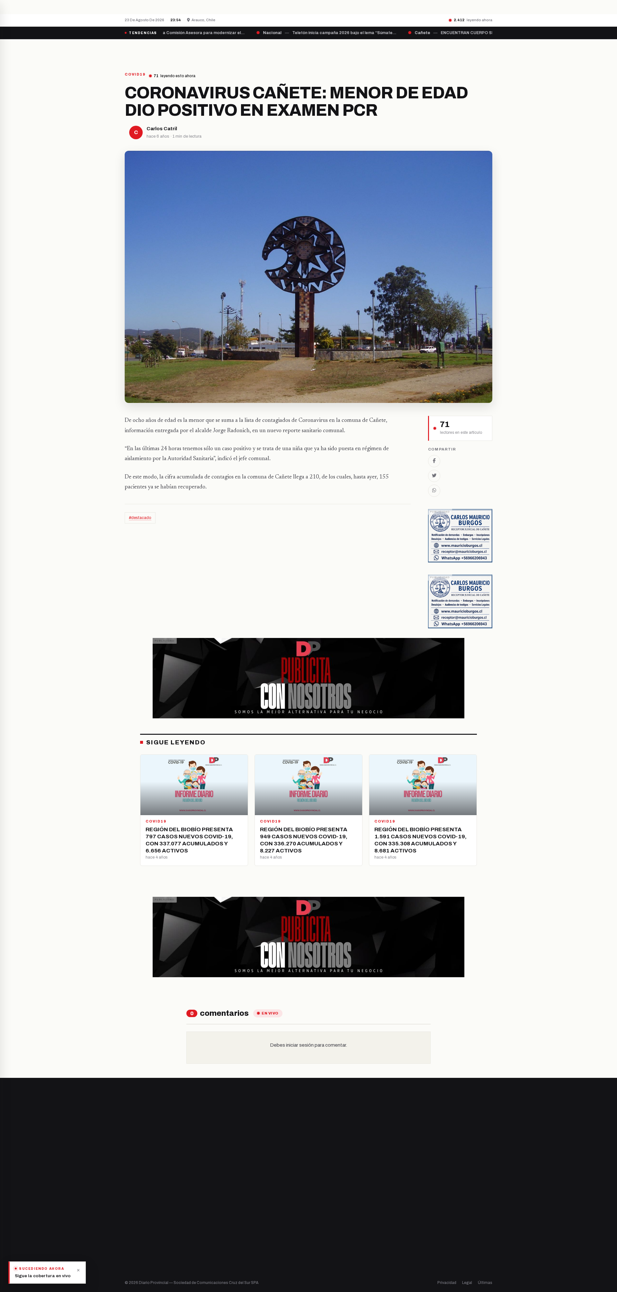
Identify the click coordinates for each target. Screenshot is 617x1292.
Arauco (227, 1235)
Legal (467, 1282)
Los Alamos (231, 1214)
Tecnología (326, 1235)
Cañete (227, 1192)
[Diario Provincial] (151, 50)
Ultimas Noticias (373, 50)
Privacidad (446, 1282)
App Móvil (434, 1216)
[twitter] (135, 1214)
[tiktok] (159, 1214)
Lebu (225, 1246)
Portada (248, 50)
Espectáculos (329, 1246)
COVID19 (135, 74)
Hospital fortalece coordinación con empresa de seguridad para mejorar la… (240, 7)
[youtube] (151, 1214)
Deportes (324, 1203)
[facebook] (127, 1214)
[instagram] (143, 1214)
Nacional (323, 1192)
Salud (320, 1225)
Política (322, 1214)
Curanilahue (232, 1203)
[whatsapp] (167, 1214)
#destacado (140, 517)
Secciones (326, 50)
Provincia (286, 50)
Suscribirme (466, 1118)
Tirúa (225, 1225)
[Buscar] (486, 50)
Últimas (485, 1282)
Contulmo (230, 1257)
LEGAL (413, 50)
